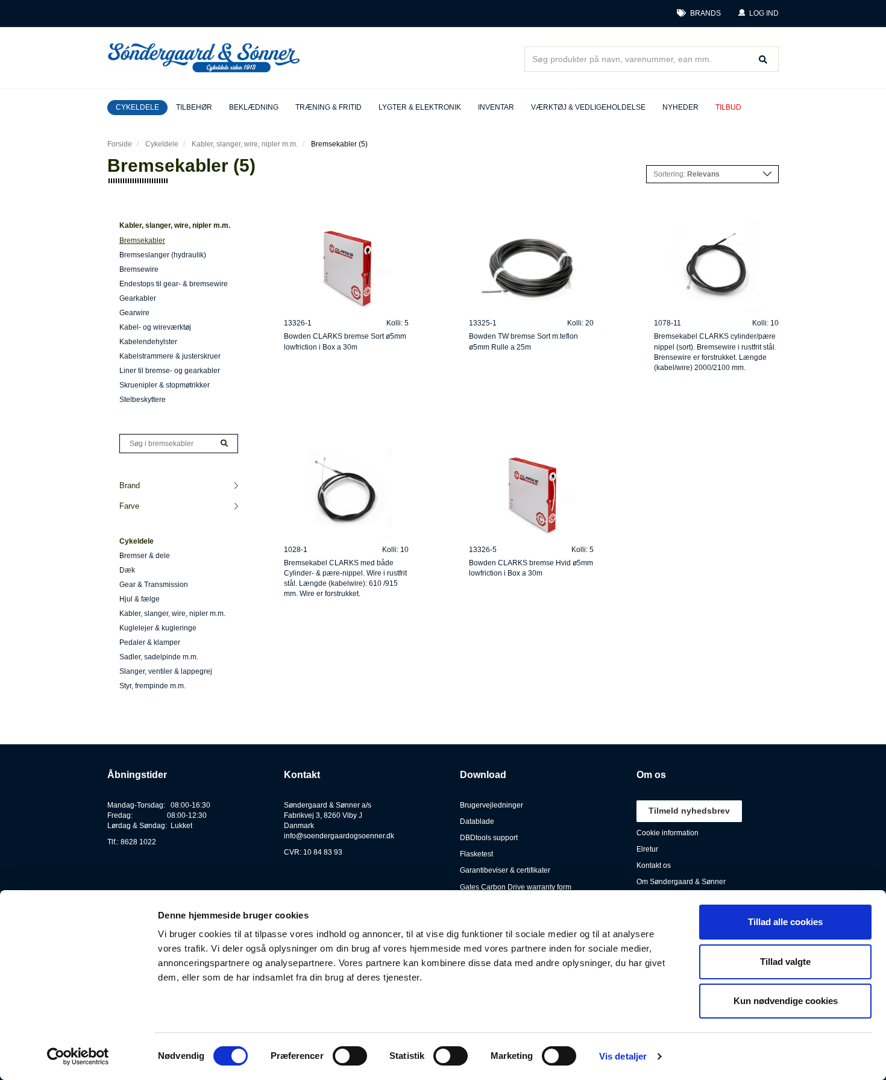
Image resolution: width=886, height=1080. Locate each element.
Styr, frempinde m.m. (152, 686)
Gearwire (134, 313)
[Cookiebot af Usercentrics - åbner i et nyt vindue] (78, 1056)
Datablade (477, 821)
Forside (119, 144)
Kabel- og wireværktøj (155, 327)
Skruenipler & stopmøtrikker (164, 385)
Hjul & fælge (139, 599)
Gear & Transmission (153, 584)
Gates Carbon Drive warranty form (515, 887)
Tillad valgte (785, 961)
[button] (758, 13)
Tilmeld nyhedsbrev (689, 810)
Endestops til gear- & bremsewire (173, 284)
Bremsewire (139, 269)
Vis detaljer (623, 1056)
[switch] (350, 1056)
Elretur (647, 849)
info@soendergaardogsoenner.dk (339, 836)
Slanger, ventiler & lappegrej (165, 671)
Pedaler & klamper (149, 642)
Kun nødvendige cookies (786, 1001)
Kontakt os (653, 865)
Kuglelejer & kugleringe (157, 628)
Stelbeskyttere (142, 399)
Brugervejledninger (491, 805)
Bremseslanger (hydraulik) (162, 255)
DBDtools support (489, 838)
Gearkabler (137, 298)
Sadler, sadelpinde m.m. (158, 657)
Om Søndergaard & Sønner (681, 882)
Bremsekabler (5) (339, 144)
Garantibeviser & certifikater (505, 870)
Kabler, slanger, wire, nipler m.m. (245, 144)
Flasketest (476, 854)
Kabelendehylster (148, 342)
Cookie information (667, 833)
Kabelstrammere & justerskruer (170, 356)
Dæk (127, 570)
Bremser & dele (144, 555)
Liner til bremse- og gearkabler (169, 370)
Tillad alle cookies (785, 922)
